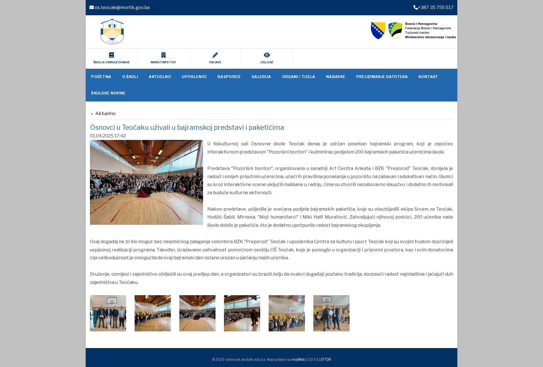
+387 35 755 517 (436, 7)
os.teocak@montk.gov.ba (122, 7)
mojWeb (298, 359)
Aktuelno (105, 113)
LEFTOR (325, 359)
